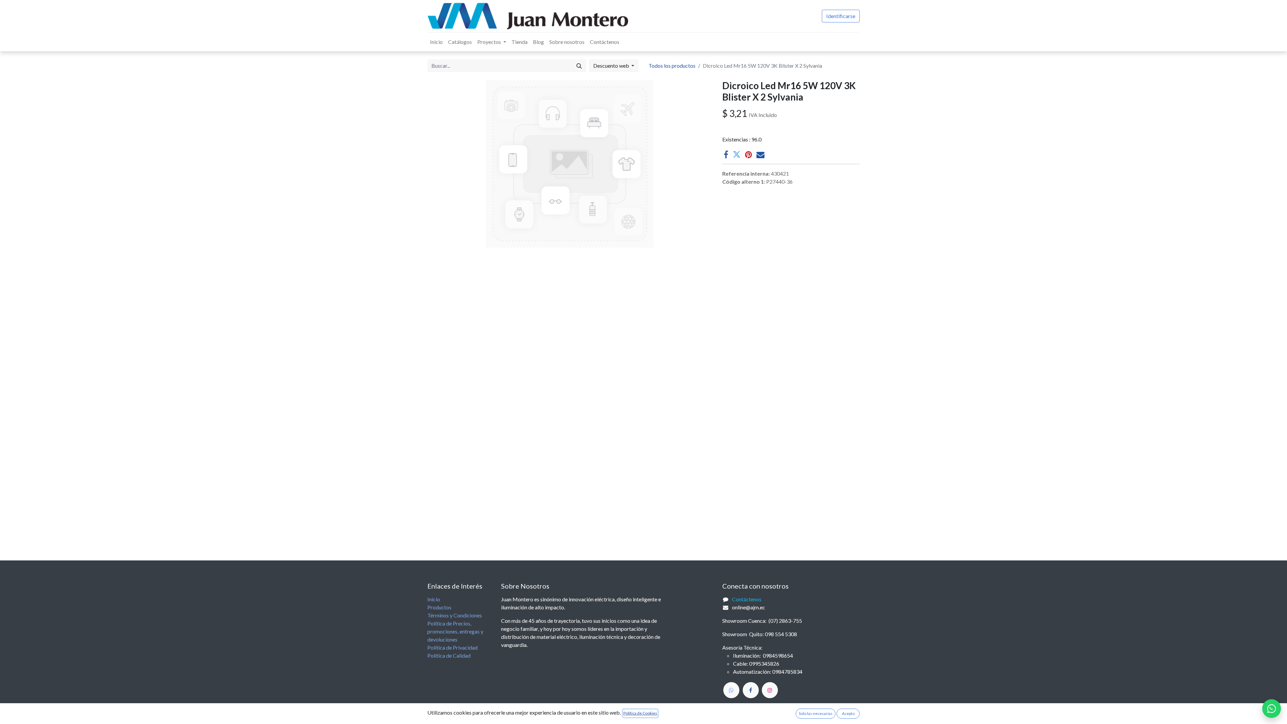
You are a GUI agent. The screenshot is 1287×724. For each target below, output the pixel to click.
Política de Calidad (449, 655)
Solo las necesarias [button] (816, 713)
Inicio (433, 599)
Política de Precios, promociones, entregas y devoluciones (455, 631)
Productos (439, 607)
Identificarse (840, 16)
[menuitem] (436, 42)
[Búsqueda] (579, 65)
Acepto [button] (848, 713)
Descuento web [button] (611, 65)
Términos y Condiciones (454, 615)
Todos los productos (672, 65)
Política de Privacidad (452, 647)
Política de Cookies (640, 713)
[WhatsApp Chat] (1271, 708)
